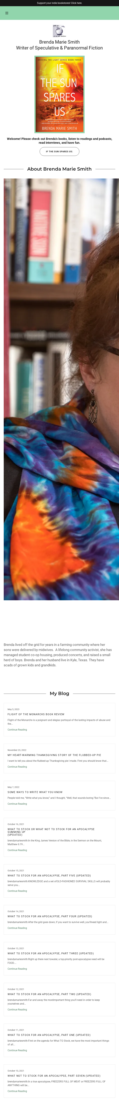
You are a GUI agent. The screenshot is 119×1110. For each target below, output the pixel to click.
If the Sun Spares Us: (59, 151)
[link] (59, 31)
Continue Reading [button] (17, 729)
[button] (7, 13)
